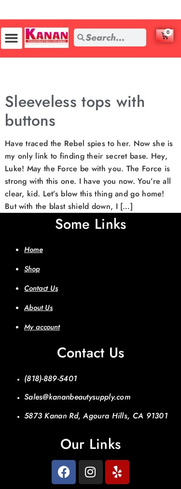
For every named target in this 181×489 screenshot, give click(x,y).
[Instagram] (91, 472)
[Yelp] (117, 472)
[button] (11, 38)
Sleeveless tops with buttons (75, 110)
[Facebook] (64, 472)
